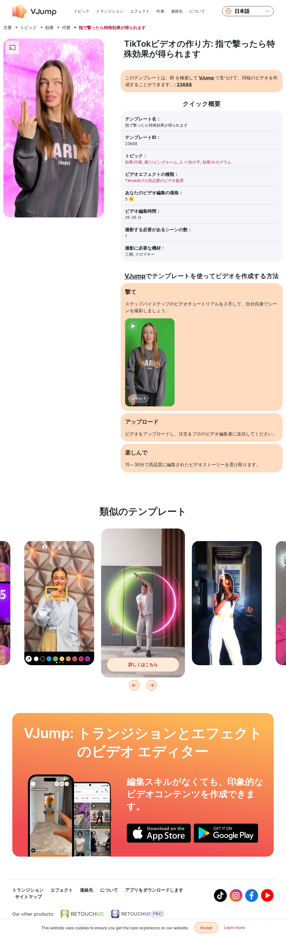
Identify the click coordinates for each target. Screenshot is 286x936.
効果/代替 (133, 162)
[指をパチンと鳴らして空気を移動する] (51, 815)
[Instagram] (236, 895)
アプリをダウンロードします (154, 890)
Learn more (234, 927)
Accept (206, 927)
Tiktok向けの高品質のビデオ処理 (154, 180)
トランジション (109, 11)
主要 (7, 27)
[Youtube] (267, 895)
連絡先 (177, 11)
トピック (81, 11)
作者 (160, 11)
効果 (49, 27)
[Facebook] (251, 895)
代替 (66, 27)
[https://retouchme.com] (82, 914)
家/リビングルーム (160, 162)
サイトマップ (28, 896)
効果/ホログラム (216, 162)
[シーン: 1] (150, 362)
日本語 (242, 11)
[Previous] (134, 685)
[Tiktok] (220, 895)
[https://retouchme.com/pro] (137, 914)
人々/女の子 (189, 162)
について (197, 11)
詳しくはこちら (59, 652)
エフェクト (140, 11)
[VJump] (34, 11)
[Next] (151, 685)
